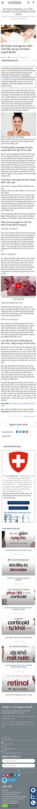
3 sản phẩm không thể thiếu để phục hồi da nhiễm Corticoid (18, 608)
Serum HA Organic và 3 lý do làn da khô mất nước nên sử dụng (18, 666)
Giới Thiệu (11, 16)
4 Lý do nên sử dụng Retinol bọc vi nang (18, 695)
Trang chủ (4, 16)
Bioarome (29, 81)
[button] (2, 2)
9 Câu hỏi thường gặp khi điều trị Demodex (18, 579)
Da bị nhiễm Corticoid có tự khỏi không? (18, 637)
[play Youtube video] (18, 286)
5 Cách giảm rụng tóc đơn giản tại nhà (18, 550)
